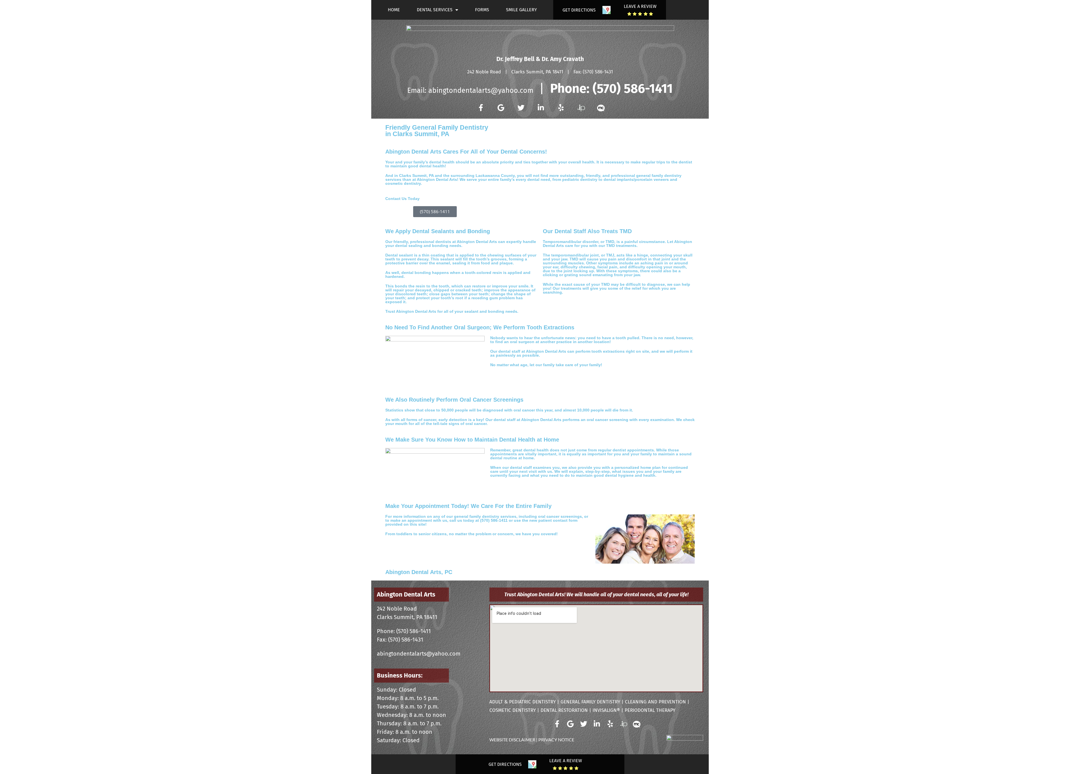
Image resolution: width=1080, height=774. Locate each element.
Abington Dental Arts (406, 594)
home (394, 9)
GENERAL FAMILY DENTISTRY (590, 702)
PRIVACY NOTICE (556, 739)
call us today (461, 520)
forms (482, 9)
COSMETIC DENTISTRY (512, 710)
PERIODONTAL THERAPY (650, 710)
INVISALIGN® (606, 710)
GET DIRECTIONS (579, 10)
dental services (435, 9)
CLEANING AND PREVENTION (655, 702)
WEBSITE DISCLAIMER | (513, 739)
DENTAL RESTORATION (564, 710)
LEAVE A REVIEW (640, 6)
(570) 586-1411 (633, 88)
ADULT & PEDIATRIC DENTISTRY (522, 702)
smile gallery (521, 9)
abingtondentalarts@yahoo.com (480, 90)
